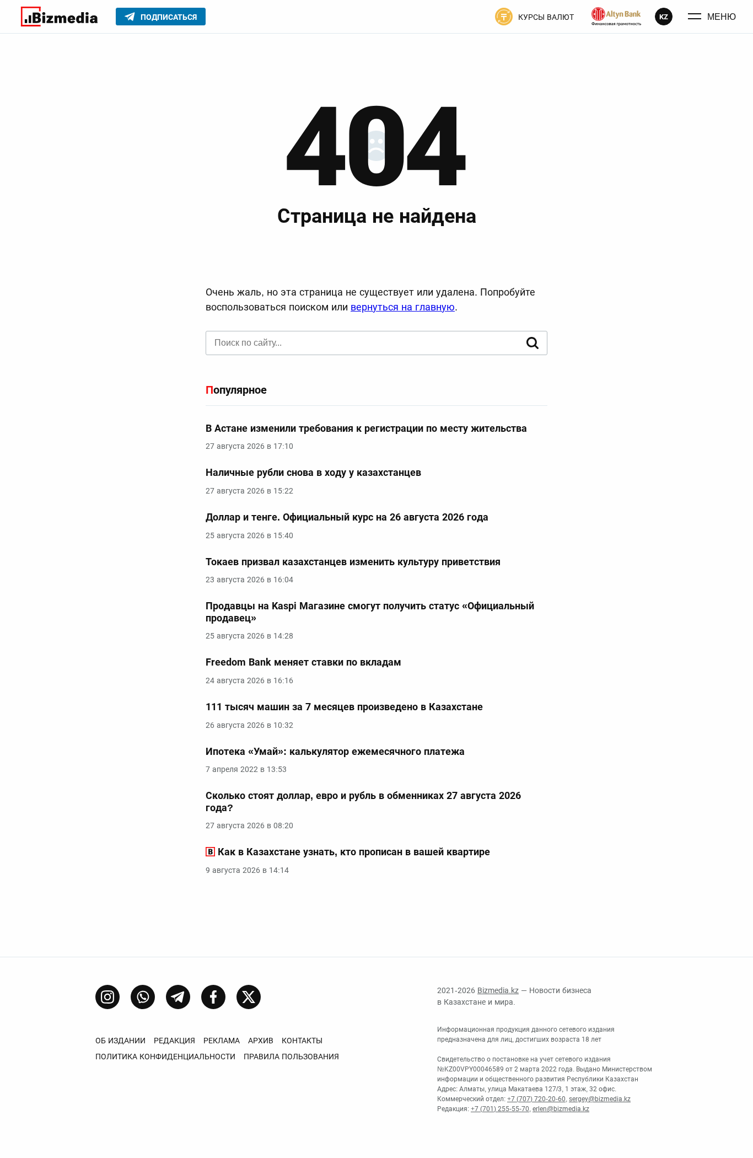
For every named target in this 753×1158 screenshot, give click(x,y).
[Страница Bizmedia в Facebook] (213, 997)
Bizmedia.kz (498, 990)
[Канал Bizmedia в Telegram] (178, 997)
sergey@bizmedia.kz (600, 1099)
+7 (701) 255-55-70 (500, 1109)
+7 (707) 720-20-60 (536, 1099)
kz (663, 17)
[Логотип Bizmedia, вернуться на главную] (59, 16)
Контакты (302, 1040)
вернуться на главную (403, 307)
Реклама (221, 1040)
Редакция (174, 1040)
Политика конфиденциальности (165, 1056)
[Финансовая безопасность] (616, 16)
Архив (260, 1040)
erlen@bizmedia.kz (561, 1109)
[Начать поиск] (532, 343)
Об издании (120, 1040)
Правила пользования (291, 1056)
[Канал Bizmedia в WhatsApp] (143, 997)
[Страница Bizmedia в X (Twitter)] (248, 997)
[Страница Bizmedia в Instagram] (107, 997)
